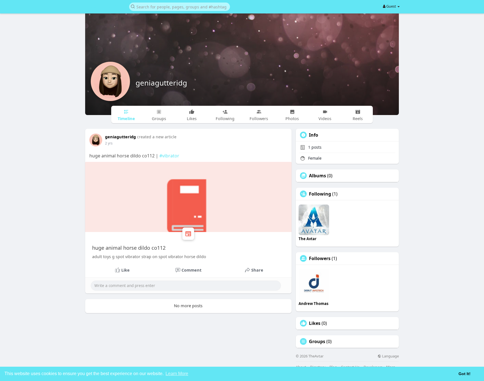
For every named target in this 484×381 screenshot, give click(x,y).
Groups (317, 341)
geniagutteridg (161, 83)
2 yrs (109, 143)
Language (390, 356)
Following (320, 194)
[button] (179, 6)
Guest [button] (391, 6)
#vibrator (169, 156)
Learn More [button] (177, 373)
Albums (317, 175)
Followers (320, 258)
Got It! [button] (465, 373)
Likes (314, 323)
